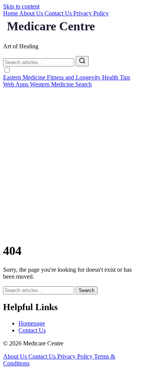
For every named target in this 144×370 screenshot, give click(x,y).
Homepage (31, 323)
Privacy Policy (91, 13)
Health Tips (116, 77)
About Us (32, 13)
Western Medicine (52, 84)
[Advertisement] (72, 164)
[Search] (82, 61)
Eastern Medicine (25, 77)
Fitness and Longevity (74, 77)
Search (83, 84)
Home (11, 13)
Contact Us (59, 13)
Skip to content (21, 6)
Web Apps (16, 84)
